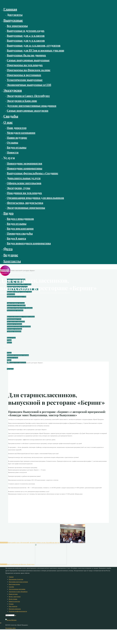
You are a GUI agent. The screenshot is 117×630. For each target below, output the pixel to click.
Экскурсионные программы (17, 589)
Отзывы (11, 604)
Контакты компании (15, 609)
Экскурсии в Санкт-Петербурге (18, 591)
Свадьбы (11, 587)
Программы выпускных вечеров (18, 582)
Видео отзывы (13, 599)
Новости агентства (14, 601)
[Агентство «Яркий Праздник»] (5, 275)
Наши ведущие (13, 594)
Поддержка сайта (10, 628)
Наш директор (13, 606)
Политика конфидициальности (18, 611)
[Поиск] (15, 615)
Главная (11, 577)
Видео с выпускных (15, 596)
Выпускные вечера (14, 584)
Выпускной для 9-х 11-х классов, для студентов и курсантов (18, 293)
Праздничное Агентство (16, 579)
